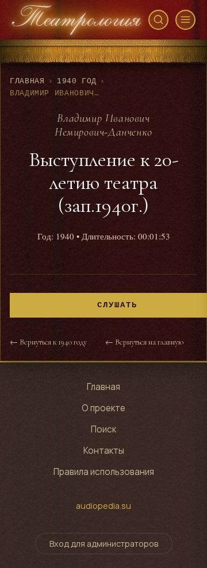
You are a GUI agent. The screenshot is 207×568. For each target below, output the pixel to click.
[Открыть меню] (185, 20)
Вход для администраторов (103, 543)
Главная (27, 81)
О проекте (103, 408)
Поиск (103, 429)
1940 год (77, 81)
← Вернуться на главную (144, 342)
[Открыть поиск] (158, 20)
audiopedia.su (103, 505)
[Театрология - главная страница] (76, 20)
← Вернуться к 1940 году (48, 342)
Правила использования (103, 472)
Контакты (103, 451)
